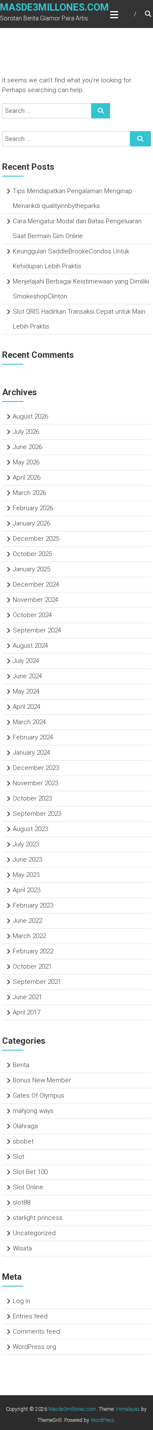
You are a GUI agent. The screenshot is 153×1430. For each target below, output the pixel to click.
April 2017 (26, 1012)
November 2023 (35, 783)
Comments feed (36, 1331)
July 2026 (26, 431)
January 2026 (31, 523)
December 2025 (36, 538)
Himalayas (128, 1409)
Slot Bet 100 (30, 1172)
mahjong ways (33, 1111)
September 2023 (37, 814)
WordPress (102, 1420)
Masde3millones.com (54, 7)
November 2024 (35, 600)
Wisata (22, 1248)
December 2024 (36, 584)
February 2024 (33, 737)
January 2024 (31, 752)
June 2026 (27, 447)
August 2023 (30, 829)
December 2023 (36, 768)
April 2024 (26, 707)
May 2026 (26, 462)
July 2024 (26, 661)
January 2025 (31, 569)
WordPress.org (34, 1347)
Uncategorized (34, 1233)
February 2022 (33, 951)
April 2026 (26, 477)
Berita (21, 1065)
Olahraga (25, 1126)
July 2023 (26, 844)
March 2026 (29, 493)
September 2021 (37, 982)
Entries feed (30, 1316)
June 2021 (27, 997)
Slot (18, 1156)
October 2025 (32, 554)
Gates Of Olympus (38, 1095)
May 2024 (26, 691)
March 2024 (29, 722)
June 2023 (27, 859)
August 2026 (30, 416)
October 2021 (32, 966)
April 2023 (26, 890)
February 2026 (33, 508)
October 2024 (32, 615)
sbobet (23, 1141)
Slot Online (28, 1187)
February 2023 (33, 905)
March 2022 (29, 936)
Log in (21, 1301)
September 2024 (37, 630)
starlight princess (37, 1218)
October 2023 (32, 798)
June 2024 (27, 676)
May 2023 (26, 875)
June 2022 (27, 920)
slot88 (21, 1202)
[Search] (100, 110)
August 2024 (30, 645)
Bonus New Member (42, 1080)
